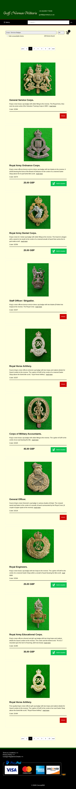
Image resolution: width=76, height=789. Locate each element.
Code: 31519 (13, 510)
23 (49, 48)
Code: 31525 (13, 443)
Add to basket (60, 183)
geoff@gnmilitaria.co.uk (46, 15)
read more (52, 106)
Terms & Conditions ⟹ (10, 753)
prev (23, 48)
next (53, 48)
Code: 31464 (13, 713)
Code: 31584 (13, 109)
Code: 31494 (13, 646)
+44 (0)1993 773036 (45, 11)
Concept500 (41, 785)
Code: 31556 (13, 244)
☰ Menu (7, 22)
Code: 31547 (13, 310)
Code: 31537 (13, 377)
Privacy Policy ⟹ (9, 754)
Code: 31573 (13, 177)
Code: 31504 (13, 578)
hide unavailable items (16, 36)
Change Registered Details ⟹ (13, 756)
